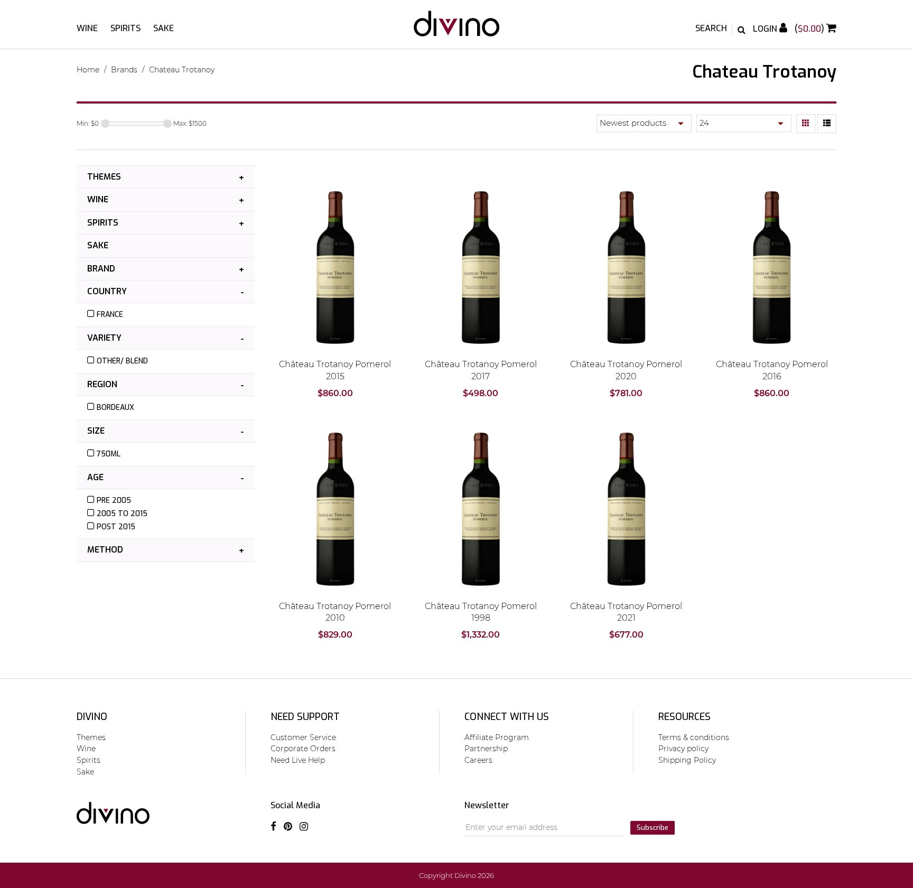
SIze (96, 430)
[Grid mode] (805, 123)
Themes (104, 176)
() (810, 28)
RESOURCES (684, 717)
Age (95, 477)
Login (766, 28)
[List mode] (826, 123)
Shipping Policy (687, 760)
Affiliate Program (496, 737)
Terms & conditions (693, 737)
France (110, 315)
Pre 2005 (114, 501)
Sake (163, 28)
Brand (101, 268)
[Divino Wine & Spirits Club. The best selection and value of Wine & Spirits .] (457, 29)
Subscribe (652, 827)
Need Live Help (298, 760)
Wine (87, 28)
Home (88, 69)
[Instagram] (304, 826)
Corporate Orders (303, 748)
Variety (104, 337)
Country (107, 291)
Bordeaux (115, 408)
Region (102, 384)
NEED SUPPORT (305, 717)
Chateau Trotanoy (182, 69)
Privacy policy (683, 748)
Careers (478, 760)
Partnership (486, 748)
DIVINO (92, 717)
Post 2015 (116, 527)
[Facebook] (273, 826)
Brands (124, 69)
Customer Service (303, 737)
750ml (108, 454)
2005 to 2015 (122, 514)
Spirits (125, 28)
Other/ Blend (122, 361)
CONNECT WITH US (506, 717)
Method (105, 549)
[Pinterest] (288, 826)
